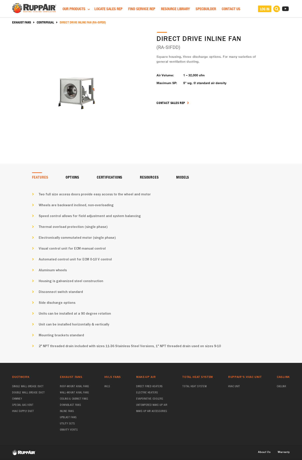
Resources (149, 177)
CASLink (281, 386)
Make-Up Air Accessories (151, 411)
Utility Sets (67, 423)
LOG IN (264, 9)
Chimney (17, 398)
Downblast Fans (70, 404)
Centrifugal (45, 22)
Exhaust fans (21, 22)
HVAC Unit (234, 386)
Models (182, 177)
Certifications (109, 177)
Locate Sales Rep (108, 8)
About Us (264, 452)
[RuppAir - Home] (34, 8)
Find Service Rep (141, 8)
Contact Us (231, 8)
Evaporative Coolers (149, 398)
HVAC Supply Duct (23, 411)
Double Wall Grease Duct (28, 392)
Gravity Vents (69, 429)
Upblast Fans (68, 417)
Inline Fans (67, 411)
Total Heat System (194, 386)
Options (72, 177)
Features (40, 177)
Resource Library (175, 8)
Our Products (74, 8)
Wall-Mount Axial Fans (74, 392)
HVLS (107, 386)
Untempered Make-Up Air (151, 404)
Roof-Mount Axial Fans (74, 386)
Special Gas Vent (23, 404)
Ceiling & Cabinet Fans (74, 398)
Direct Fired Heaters (149, 386)
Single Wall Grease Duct (28, 386)
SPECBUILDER (206, 8)
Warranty (284, 452)
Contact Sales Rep (171, 103)
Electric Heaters (147, 392)
